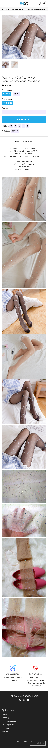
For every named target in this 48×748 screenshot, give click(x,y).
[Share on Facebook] (11, 126)
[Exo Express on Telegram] (28, 700)
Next (44, 37)
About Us (5, 732)
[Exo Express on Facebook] (20, 700)
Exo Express (29, 741)
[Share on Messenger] (27, 126)
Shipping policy (8, 725)
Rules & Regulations (9, 721)
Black (6, 94)
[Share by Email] (23, 126)
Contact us (6, 728)
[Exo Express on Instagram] (23, 700)
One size (7, 103)
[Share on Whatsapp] (19, 126)
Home (4, 714)
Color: (7, 90)
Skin (16, 94)
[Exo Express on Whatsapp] (25, 700)
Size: (7, 99)
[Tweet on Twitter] (15, 126)
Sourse (15, 131)
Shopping (5, 718)
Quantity (5, 108)
